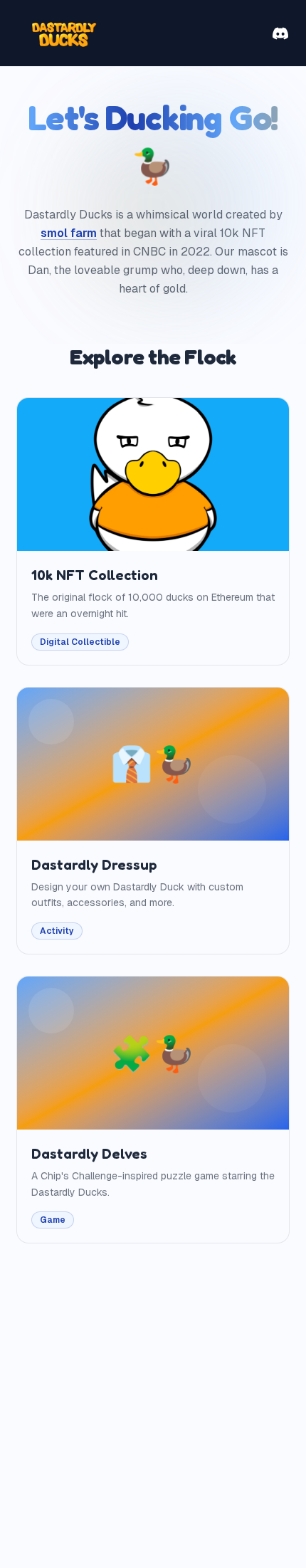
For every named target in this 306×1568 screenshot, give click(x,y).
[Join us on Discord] (280, 33)
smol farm (69, 233)
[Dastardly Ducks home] (62, 33)
